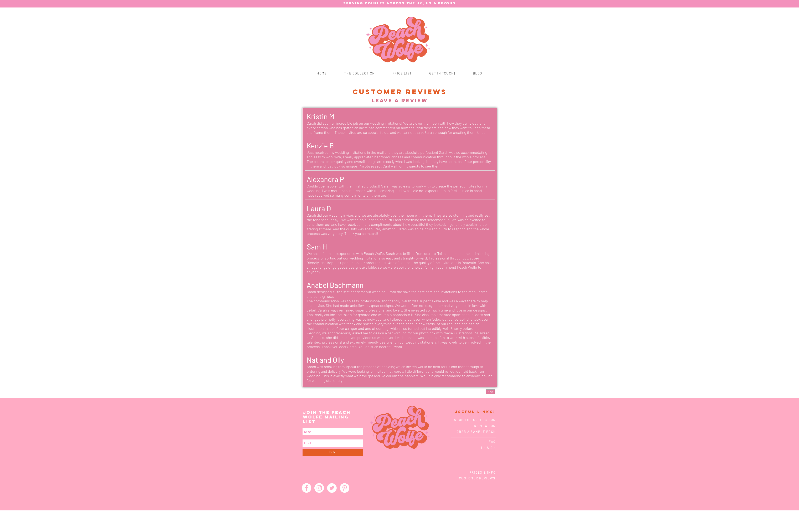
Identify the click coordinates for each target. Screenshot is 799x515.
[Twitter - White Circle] (332, 488)
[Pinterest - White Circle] (344, 488)
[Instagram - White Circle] (319, 488)
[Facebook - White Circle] (306, 488)
